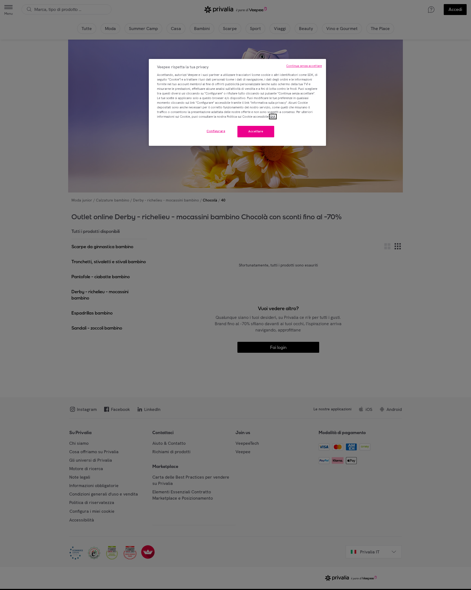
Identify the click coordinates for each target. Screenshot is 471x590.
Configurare (216, 131)
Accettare (255, 131)
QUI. (273, 116)
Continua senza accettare (304, 66)
